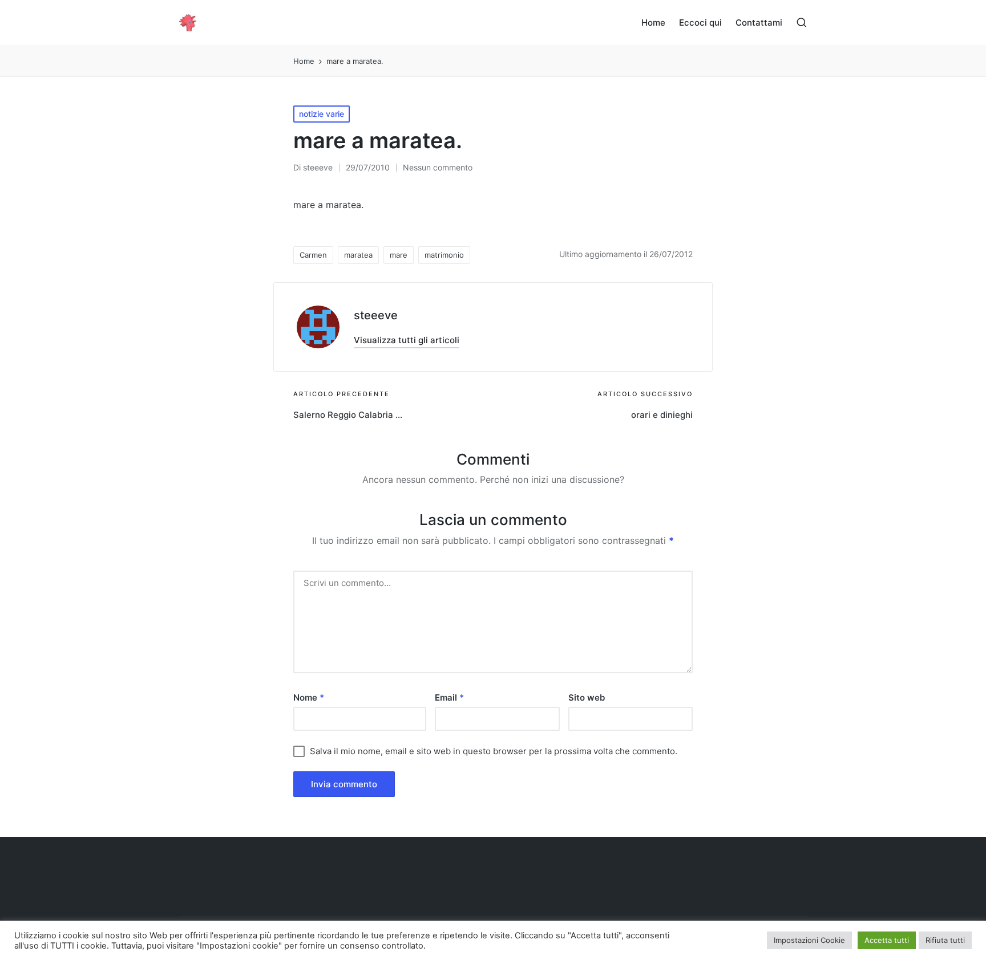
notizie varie (321, 114)
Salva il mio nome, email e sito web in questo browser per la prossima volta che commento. (493, 751)
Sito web (586, 697)
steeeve (376, 315)
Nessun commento (437, 167)
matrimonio (444, 254)
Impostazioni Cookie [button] (809, 940)
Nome (308, 697)
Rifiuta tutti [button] (945, 940)
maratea (358, 254)
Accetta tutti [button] (886, 940)
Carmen (313, 254)
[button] (406, 340)
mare (398, 254)
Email (449, 697)
